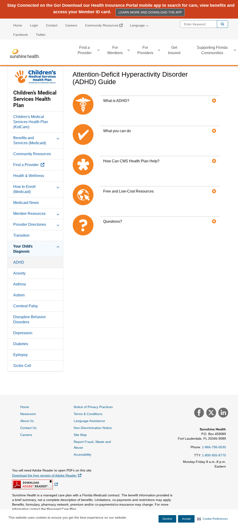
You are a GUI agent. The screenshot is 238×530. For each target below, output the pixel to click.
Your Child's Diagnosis (23, 249)
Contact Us (28, 428)
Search (222, 24)
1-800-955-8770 (214, 455)
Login (34, 25)
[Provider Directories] (58, 224)
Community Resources (105, 25)
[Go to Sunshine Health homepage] (24, 53)
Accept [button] (186, 518)
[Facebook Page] (198, 413)
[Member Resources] (58, 213)
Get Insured (174, 50)
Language (137, 25)
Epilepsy (20, 355)
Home (17, 25)
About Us (27, 421)
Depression (22, 333)
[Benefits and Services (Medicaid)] (58, 138)
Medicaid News (26, 203)
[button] (212, 519)
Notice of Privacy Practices (93, 407)
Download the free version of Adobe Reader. (46, 475)
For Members (115, 50)
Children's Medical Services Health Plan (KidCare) (30, 122)
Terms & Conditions (88, 414)
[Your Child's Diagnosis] (58, 246)
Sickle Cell (22, 366)
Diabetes (20, 344)
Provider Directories (29, 224)
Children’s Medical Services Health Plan (34, 99)
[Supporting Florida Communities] (235, 51)
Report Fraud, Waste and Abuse (92, 444)
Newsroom (28, 414)
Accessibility (82, 454)
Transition (21, 235)
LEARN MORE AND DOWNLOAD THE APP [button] (150, 12)
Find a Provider (85, 50)
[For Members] (128, 51)
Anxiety (19, 273)
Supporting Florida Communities (212, 50)
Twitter (41, 34)
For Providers (145, 50)
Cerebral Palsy (25, 306)
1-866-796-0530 (214, 447)
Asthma (19, 284)
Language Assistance (89, 421)
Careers (71, 25)
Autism (19, 295)
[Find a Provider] (98, 51)
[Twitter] (210, 413)
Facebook (20, 34)
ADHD (18, 262)
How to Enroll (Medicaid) (24, 189)
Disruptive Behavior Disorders (29, 319)
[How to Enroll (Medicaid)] (58, 186)
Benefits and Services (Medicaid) (29, 140)
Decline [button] (167, 518)
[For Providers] (159, 51)
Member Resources (29, 214)
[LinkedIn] (222, 413)
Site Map (80, 435)
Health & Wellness (28, 176)
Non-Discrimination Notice (93, 428)
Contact (51, 25)
